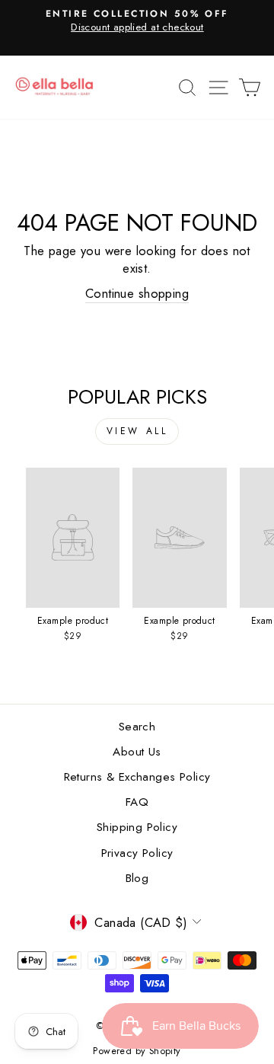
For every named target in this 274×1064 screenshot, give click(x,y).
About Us (137, 751)
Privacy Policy (137, 853)
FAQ (137, 802)
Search (137, 726)
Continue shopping (137, 293)
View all (137, 431)
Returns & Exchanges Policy (137, 776)
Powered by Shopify (136, 1051)
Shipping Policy (137, 827)
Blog (137, 878)
